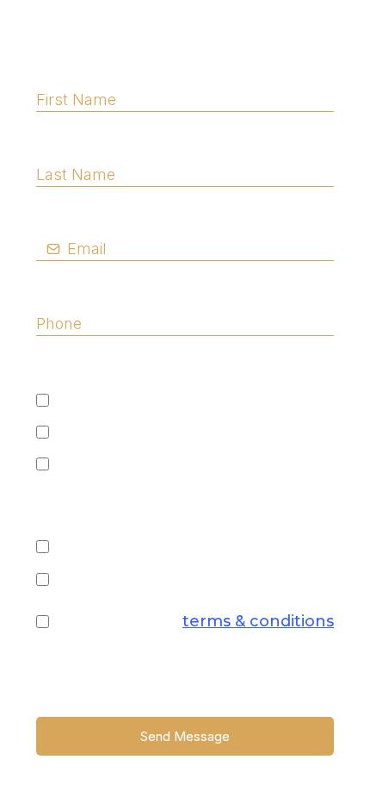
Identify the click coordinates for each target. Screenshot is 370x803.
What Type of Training (126, 511)
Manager (95, 464)
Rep (74, 399)
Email (63, 216)
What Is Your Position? (126, 365)
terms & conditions (258, 621)
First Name (85, 67)
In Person (97, 547)
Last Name (84, 141)
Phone (68, 290)
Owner (85, 431)
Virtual (84, 579)
